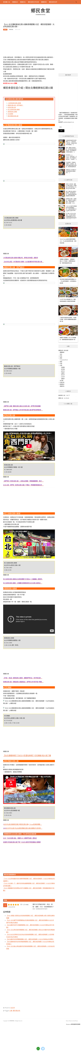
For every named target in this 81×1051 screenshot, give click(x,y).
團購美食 (44, 2)
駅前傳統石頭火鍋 (13, 116)
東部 (61, 358)
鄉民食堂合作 (53, 2)
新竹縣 (63, 369)
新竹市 (63, 371)
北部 (61, 365)
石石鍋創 (10, 114)
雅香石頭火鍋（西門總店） (16, 105)
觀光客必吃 (16, 1010)
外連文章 (62, 382)
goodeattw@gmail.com (69, 122)
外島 (61, 356)
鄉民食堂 (40, 10)
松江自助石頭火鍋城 (14, 109)
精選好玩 (23, 2)
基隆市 (63, 378)
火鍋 (10, 1010)
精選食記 (15, 2)
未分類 (61, 380)
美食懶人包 (6, 2)
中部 (61, 363)
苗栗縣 (63, 367)
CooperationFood (64, 359)
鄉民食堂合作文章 (33, 2)
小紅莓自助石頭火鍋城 (14, 103)
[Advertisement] (29, 44)
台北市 (5, 29)
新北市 (63, 374)
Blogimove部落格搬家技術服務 (73, 1024)
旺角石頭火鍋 (12, 107)
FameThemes (75, 1020)
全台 (61, 354)
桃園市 (63, 373)
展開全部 (60, 350)
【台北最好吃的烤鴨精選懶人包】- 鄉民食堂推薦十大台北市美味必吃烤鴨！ (30, 939)
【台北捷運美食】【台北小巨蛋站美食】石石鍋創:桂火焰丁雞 (27, 755)
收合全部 (66, 350)
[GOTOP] (43, 1049)
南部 (61, 361)
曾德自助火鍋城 (12, 111)
